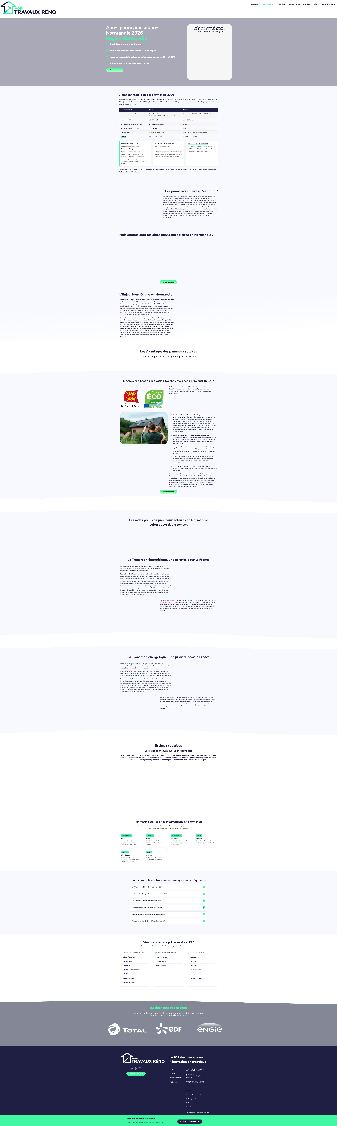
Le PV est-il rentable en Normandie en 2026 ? (147, 887)
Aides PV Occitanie (128, 974)
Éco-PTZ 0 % (193, 957)
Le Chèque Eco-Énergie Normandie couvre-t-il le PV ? (149, 894)
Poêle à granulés (191, 1099)
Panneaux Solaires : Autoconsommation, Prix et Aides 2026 (194, 1076)
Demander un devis (328, 4)
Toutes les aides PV (195, 974)
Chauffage (189, 1091)
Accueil (172, 1069)
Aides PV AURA (127, 961)
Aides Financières (267, 4)
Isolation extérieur (191, 1087)
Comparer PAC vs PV (162, 961)
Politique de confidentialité (202, 1112)
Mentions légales (191, 1112)
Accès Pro (316, 4)
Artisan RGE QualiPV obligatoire (198, 143)
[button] (254, 4)
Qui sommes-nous (295, 4)
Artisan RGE (281, 4)
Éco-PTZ (123, 136)
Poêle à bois (190, 1103)
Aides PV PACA (127, 965)
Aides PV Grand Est (128, 982)
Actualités (306, 4)
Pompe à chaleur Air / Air (194, 1095)
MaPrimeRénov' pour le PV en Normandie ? (146, 900)
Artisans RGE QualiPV (196, 970)
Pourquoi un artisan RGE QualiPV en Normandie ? (148, 921)
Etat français (133, 671)
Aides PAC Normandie (162, 957)
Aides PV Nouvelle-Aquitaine (131, 970)
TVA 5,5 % (193, 961)
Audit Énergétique (191, 1107)
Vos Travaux (254, 4)
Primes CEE (193, 965)
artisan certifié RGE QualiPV (156, 169)
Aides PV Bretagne (128, 978)
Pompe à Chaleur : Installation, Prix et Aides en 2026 (195, 1069)
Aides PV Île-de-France (129, 957)
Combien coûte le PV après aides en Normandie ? (148, 914)
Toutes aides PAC (161, 965)
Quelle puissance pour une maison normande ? (147, 907)
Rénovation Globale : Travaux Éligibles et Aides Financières (195, 1082)
